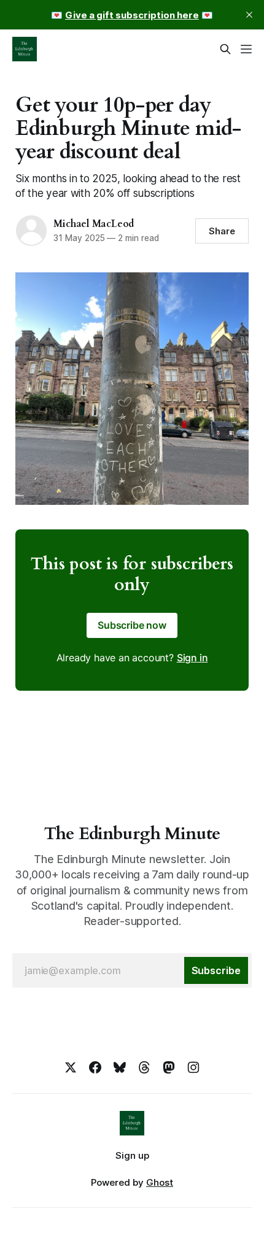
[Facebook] (95, 1067)
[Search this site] (225, 49)
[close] (249, 15)
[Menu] (246, 49)
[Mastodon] (169, 1067)
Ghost (159, 1182)
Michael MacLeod (93, 224)
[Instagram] (193, 1067)
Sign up (132, 1155)
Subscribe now (132, 625)
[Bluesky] (120, 1067)
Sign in (192, 657)
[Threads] (144, 1067)
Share (222, 231)
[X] (70, 1067)
